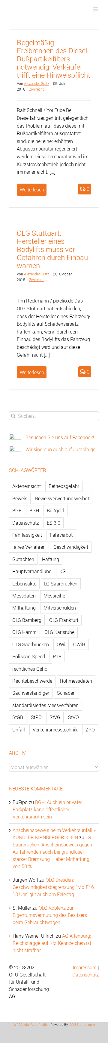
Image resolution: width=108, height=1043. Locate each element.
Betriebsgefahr (64, 486)
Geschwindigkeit (70, 547)
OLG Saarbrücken (30, 644)
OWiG (79, 644)
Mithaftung (24, 607)
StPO (36, 717)
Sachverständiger (30, 693)
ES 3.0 (53, 523)
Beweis (19, 498)
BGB (17, 510)
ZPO (90, 729)
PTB (57, 656)
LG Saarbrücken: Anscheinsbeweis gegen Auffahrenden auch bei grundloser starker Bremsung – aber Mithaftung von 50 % (52, 852)
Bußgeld (55, 510)
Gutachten (23, 559)
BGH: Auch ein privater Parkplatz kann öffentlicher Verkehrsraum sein (47, 809)
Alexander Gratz (36, 83)
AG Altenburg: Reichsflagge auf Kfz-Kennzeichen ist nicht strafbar (52, 943)
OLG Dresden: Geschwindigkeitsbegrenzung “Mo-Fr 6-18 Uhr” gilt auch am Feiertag (54, 887)
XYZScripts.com (82, 1024)
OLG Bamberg (26, 620)
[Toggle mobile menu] (96, 9)
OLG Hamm (24, 632)
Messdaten (24, 595)
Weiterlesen (32, 189)
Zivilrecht (36, 89)
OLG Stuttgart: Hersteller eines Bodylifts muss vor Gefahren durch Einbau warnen (52, 249)
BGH (34, 510)
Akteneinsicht (26, 486)
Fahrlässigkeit (27, 535)
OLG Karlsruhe (59, 632)
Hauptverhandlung (32, 571)
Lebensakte (24, 583)
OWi (61, 644)
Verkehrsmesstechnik (55, 729)
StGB (17, 717)
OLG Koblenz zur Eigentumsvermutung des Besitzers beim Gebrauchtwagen (50, 915)
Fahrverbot (61, 535)
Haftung (50, 559)
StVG (55, 717)
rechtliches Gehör (30, 669)
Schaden (66, 693)
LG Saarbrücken (60, 583)
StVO (73, 717)
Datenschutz (25, 523)
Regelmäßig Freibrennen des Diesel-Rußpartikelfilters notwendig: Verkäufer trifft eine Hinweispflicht (53, 59)
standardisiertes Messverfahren (45, 705)
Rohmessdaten (76, 681)
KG (62, 571)
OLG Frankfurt (63, 620)
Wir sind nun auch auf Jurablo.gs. (61, 449)
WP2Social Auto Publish (32, 1024)
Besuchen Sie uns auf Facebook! (60, 437)
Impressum (85, 967)
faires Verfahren (29, 547)
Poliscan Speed (28, 656)
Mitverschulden (60, 607)
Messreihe (54, 595)
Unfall (18, 729)
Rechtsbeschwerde (32, 681)
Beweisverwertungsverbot (62, 498)
